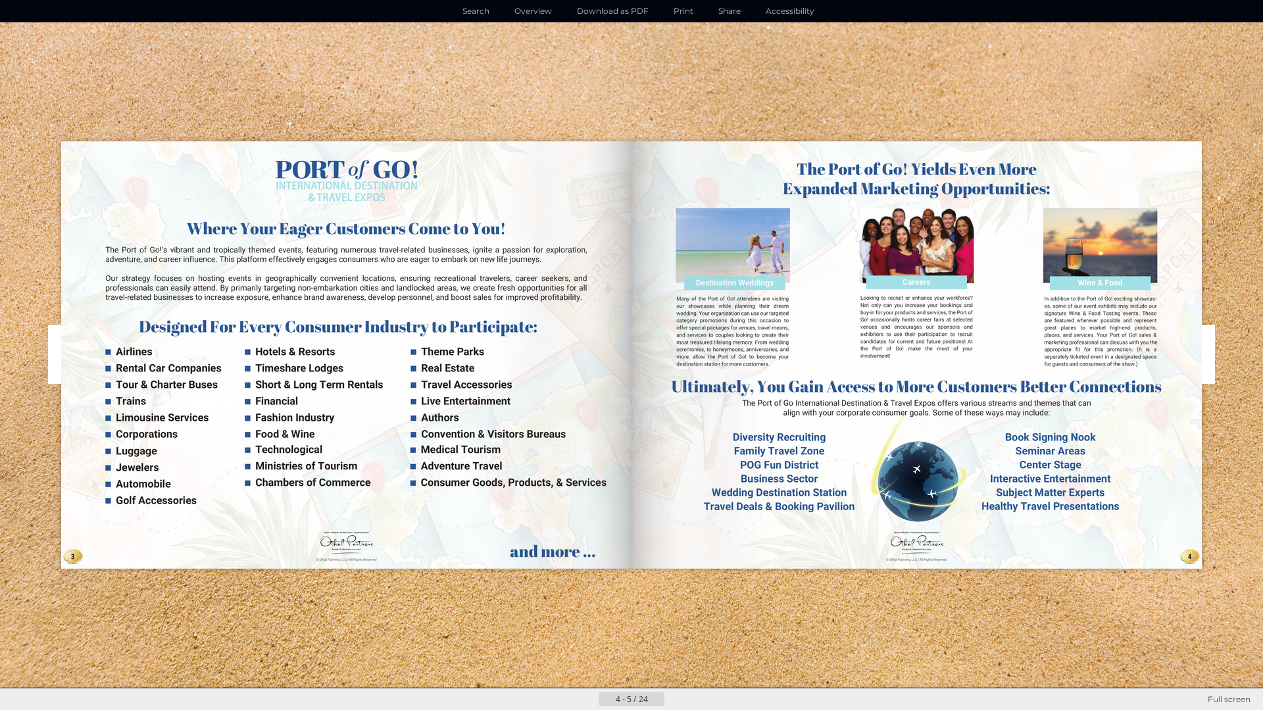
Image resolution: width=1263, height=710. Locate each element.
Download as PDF (613, 11)
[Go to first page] (567, 699)
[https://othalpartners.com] (344, 546)
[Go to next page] (674, 699)
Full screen (1229, 699)
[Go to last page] (695, 699)
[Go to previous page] (588, 699)
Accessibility (790, 11)
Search (475, 11)
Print (683, 11)
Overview (533, 11)
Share (729, 11)
